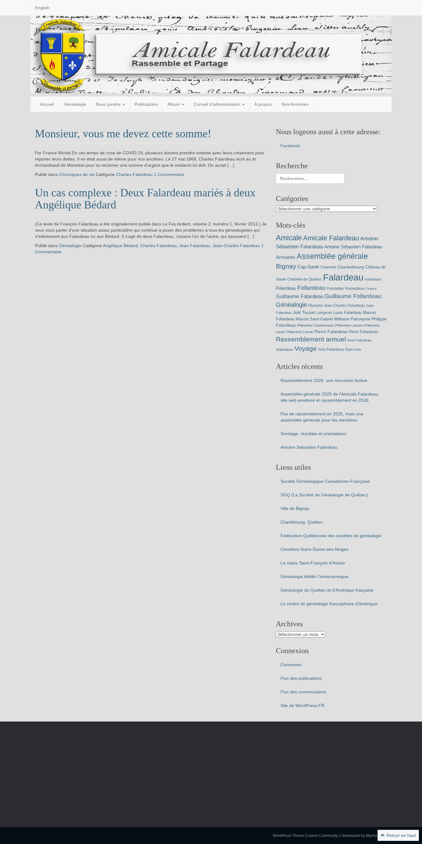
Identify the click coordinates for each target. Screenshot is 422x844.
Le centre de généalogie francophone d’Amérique (329, 603)
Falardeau (343, 277)
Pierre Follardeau (363, 332)
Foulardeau (355, 288)
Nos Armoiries (295, 104)
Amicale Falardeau (331, 238)
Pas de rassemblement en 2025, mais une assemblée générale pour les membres (322, 416)
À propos (263, 104)
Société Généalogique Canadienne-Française (325, 481)
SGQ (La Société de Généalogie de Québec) (324, 494)
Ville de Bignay (295, 508)
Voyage (305, 348)
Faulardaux (373, 279)
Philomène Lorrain (299, 332)
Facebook (290, 145)
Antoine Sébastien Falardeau (353, 246)
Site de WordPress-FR (302, 705)
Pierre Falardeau (331, 331)
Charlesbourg (350, 266)
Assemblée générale (332, 256)
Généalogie (75, 104)
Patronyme (360, 319)
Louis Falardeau (347, 312)
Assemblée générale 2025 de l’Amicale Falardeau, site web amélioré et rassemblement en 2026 (330, 397)
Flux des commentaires (303, 691)
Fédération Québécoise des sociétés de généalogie (331, 535)
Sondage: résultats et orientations (313, 433)
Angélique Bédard (120, 245)
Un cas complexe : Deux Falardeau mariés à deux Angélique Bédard (145, 198)
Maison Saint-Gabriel (314, 319)
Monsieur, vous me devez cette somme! (123, 133)
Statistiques (284, 349)
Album (174, 104)
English (42, 7)
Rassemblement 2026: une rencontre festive (324, 380)
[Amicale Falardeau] (211, 54)
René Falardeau (359, 340)
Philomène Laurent (349, 325)
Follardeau (311, 288)
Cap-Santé (308, 266)
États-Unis (353, 349)
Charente (328, 267)
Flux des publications (301, 678)
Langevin (324, 313)
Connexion (291, 664)
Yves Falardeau (331, 349)
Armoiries (285, 257)
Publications (146, 104)
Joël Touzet (304, 312)
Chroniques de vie (77, 174)
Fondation (335, 288)
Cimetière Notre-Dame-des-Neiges (314, 549)
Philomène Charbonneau (315, 325)
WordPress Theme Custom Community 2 (307, 835)
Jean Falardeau (194, 245)
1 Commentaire (169, 174)
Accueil (47, 104)
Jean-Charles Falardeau (236, 245)
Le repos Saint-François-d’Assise (313, 562)
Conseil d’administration (218, 104)
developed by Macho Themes (367, 835)
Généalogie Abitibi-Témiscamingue (314, 576)
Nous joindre (109, 104)
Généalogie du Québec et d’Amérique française (327, 590)
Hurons (315, 305)
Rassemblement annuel (311, 339)
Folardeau (286, 288)
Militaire (341, 318)
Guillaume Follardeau (353, 296)
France (371, 288)
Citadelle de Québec (304, 279)
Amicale (289, 237)
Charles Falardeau (134, 174)
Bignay (286, 266)
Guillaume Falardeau (299, 296)
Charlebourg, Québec (302, 522)
